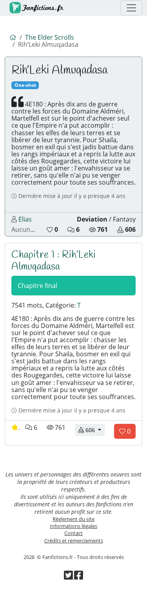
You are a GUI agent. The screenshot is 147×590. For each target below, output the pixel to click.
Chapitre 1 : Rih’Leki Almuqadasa (53, 260)
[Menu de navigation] (131, 8)
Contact (73, 533)
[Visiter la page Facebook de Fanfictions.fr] (78, 577)
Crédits (73, 540)
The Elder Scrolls (49, 37)
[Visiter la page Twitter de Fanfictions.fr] (69, 577)
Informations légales (73, 526)
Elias (25, 219)
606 (94, 430)
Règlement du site (73, 518)
